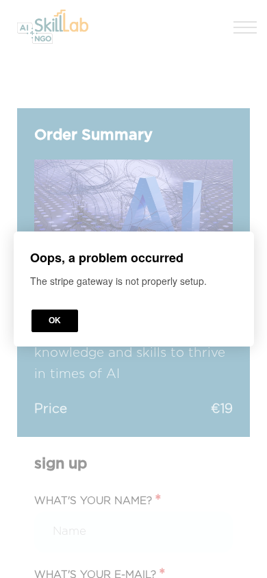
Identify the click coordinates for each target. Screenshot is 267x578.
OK (55, 320)
